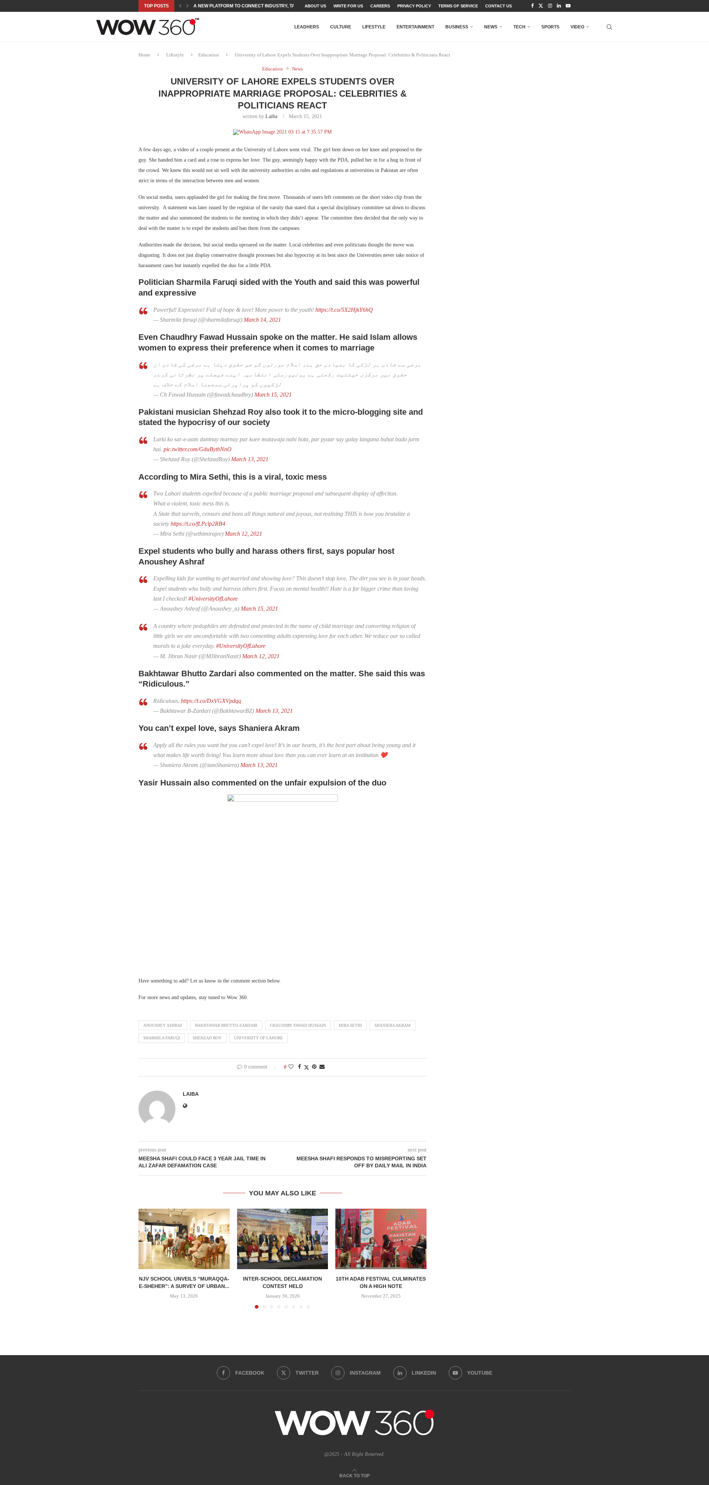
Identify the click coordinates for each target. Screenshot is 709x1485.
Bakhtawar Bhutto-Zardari (226, 1025)
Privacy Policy (414, 6)
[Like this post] (291, 1067)
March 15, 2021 (273, 394)
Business (456, 27)
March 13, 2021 (249, 459)
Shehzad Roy (207, 1038)
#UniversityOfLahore (213, 598)
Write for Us (348, 6)
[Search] (609, 27)
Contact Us (498, 6)
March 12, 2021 (243, 534)
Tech (519, 27)
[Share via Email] (322, 1067)
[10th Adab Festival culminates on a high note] (381, 1239)
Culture (340, 27)
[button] (180, 6)
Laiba (271, 116)
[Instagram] (550, 6)
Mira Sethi (350, 1025)
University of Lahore (258, 1038)
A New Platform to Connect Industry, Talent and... (257, 5)
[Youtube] (568, 6)
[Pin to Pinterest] (314, 1067)
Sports (550, 27)
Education (208, 55)
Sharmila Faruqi (161, 1038)
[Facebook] (532, 6)
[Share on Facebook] (299, 1067)
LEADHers (306, 27)
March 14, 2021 (262, 320)
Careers (380, 6)
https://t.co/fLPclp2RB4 (198, 524)
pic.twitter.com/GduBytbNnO (198, 449)
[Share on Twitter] (306, 1067)
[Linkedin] (559, 6)
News (490, 27)
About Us (315, 6)
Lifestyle (374, 27)
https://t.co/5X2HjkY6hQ (344, 310)
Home (144, 55)
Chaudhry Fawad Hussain (298, 1025)
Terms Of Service (458, 6)
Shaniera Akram (392, 1025)
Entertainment (415, 27)
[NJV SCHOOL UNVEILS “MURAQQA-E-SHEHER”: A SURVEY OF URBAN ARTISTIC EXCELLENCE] (184, 1239)
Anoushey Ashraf (162, 1025)
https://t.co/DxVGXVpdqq (211, 701)
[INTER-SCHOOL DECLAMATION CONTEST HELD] (282, 1239)
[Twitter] (540, 6)
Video (577, 27)
